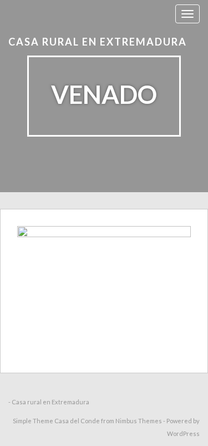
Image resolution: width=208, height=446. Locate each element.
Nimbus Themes (138, 420)
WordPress (183, 433)
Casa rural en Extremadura (97, 42)
